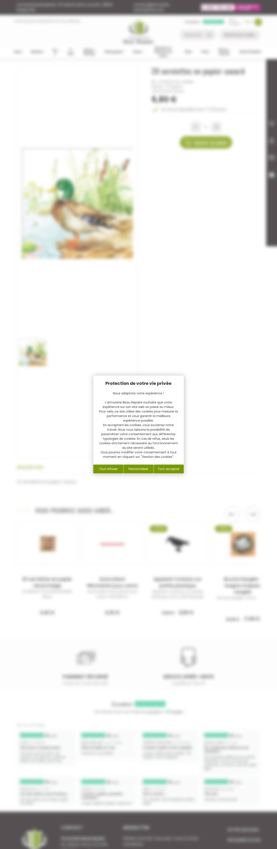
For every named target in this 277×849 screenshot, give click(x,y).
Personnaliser (138, 469)
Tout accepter (169, 469)
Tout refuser (108, 469)
